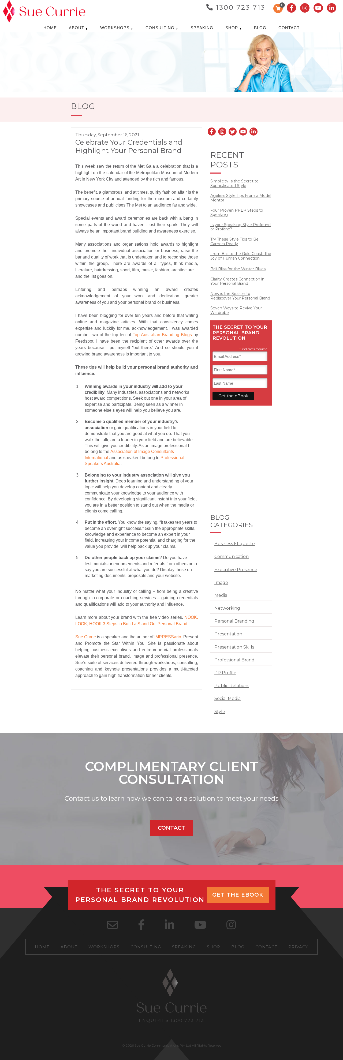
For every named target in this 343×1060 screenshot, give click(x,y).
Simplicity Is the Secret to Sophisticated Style (234, 183)
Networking (227, 608)
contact (289, 27)
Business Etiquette (234, 543)
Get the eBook (237, 895)
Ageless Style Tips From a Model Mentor (240, 198)
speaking (202, 27)
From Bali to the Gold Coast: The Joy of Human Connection (240, 256)
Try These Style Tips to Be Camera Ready (234, 241)
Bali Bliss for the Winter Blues (238, 269)
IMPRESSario (167, 637)
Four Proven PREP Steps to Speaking (236, 212)
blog (260, 27)
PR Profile (225, 672)
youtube (318, 8)
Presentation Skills (234, 647)
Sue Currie (85, 637)
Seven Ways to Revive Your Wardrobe (236, 310)
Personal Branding (234, 621)
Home (50, 27)
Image (221, 582)
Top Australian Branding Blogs (162, 334)
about (77, 27)
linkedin (331, 8)
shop (232, 27)
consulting (161, 27)
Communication (231, 556)
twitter (233, 132)
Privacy (298, 946)
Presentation (228, 633)
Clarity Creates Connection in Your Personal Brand (237, 281)
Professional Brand (234, 659)
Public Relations (231, 685)
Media (220, 595)
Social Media (227, 698)
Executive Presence (235, 569)
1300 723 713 (240, 7)
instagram (305, 8)
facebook (291, 8)
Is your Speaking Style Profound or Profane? (240, 227)
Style (219, 711)
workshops (115, 27)
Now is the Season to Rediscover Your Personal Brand (240, 296)
